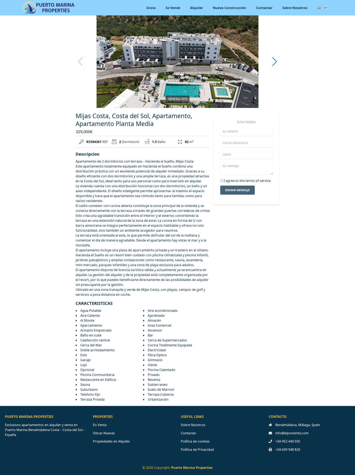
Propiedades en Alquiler (111, 441)
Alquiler (196, 8)
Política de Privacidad (197, 449)
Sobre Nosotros (294, 8)
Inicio (151, 8)
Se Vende (173, 8)
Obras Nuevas (104, 433)
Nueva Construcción (229, 8)
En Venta (100, 425)
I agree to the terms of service (247, 180)
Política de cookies (195, 441)
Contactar (264, 8)
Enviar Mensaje (237, 190)
